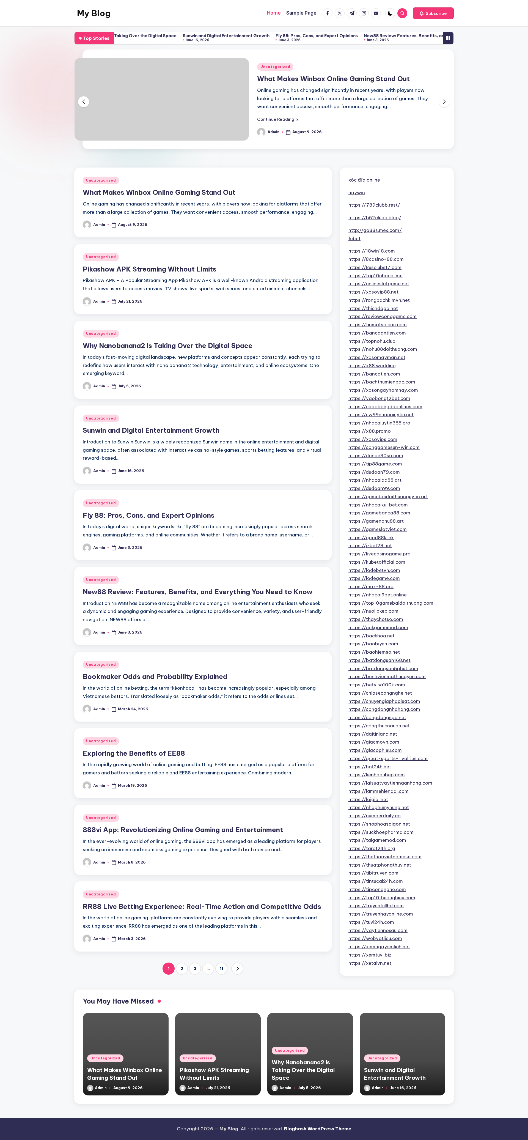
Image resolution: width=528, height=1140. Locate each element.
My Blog (94, 13)
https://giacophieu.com (375, 750)
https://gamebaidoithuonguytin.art (388, 497)
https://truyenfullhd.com (376, 906)
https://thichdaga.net (373, 308)
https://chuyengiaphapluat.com (384, 701)
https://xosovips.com (372, 439)
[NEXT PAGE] (237, 969)
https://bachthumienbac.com (381, 382)
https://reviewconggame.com (382, 316)
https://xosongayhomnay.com (383, 390)
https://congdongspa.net (377, 717)
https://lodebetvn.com (374, 570)
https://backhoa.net (371, 636)
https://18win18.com (371, 251)
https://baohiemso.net (374, 652)
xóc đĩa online (364, 180)
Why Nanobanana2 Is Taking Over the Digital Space (167, 345)
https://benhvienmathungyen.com (387, 676)
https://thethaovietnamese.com (385, 857)
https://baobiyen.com (373, 644)
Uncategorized (275, 67)
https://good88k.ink (371, 538)
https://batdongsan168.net (379, 660)
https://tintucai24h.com (375, 881)
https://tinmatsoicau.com (377, 325)
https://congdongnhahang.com (384, 709)
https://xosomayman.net (376, 357)
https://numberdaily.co (374, 816)
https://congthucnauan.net (379, 726)
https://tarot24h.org (371, 848)
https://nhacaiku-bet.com (378, 505)
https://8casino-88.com (376, 259)
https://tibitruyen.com (373, 873)
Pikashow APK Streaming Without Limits (149, 269)
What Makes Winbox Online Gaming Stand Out (333, 79)
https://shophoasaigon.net (379, 824)
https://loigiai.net (368, 799)
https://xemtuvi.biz (369, 955)
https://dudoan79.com (374, 472)
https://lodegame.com (374, 578)
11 (221, 968)
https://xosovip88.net (373, 292)
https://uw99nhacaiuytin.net (381, 415)
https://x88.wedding (372, 366)
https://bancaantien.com (377, 333)
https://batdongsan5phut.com (383, 668)
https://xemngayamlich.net (379, 947)
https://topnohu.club (371, 341)
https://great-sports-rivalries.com (388, 758)
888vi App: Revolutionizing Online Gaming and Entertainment (183, 830)
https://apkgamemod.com (378, 627)
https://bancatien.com (374, 374)
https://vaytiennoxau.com (378, 930)
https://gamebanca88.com (379, 513)
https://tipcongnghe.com (377, 889)
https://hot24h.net (369, 767)
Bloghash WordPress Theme (317, 1129)
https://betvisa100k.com (376, 685)
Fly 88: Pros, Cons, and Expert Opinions (282, 35)
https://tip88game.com (375, 464)
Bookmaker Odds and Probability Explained (155, 676)
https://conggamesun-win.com (384, 447)
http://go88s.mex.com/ (375, 230)
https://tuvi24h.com (371, 922)
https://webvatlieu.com (375, 938)
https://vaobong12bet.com (379, 398)
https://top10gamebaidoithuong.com (390, 603)
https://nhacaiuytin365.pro (379, 423)
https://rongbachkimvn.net (379, 300)
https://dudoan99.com (374, 488)
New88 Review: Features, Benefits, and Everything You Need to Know (402, 35)
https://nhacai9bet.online (377, 595)
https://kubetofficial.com (376, 562)
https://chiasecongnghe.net (380, 693)
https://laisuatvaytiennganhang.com (390, 783)
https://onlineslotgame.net (378, 284)
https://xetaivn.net (369, 963)
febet (354, 238)
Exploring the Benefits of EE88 (134, 753)
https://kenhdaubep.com (376, 775)
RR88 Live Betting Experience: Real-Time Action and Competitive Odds (202, 906)
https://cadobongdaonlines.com (385, 407)
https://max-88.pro (371, 586)
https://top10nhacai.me (375, 276)
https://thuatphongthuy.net (379, 865)
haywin (356, 193)
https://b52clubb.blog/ (374, 218)
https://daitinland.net (372, 734)
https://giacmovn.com (373, 742)
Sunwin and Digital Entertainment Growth (191, 35)
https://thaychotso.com (375, 619)
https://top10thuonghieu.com (381, 898)
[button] (433, 13)
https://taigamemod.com (377, 840)
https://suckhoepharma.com (381, 832)
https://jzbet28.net (370, 545)
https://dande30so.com (375, 456)
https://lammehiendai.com (378, 791)
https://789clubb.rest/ (374, 205)
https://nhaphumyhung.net (378, 807)
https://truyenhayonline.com (380, 914)
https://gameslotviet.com (377, 529)
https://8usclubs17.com (375, 267)
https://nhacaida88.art (375, 480)
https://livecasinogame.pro (379, 554)
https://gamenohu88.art (376, 521)
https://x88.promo (369, 431)
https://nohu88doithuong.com (382, 349)
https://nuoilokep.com (373, 611)
